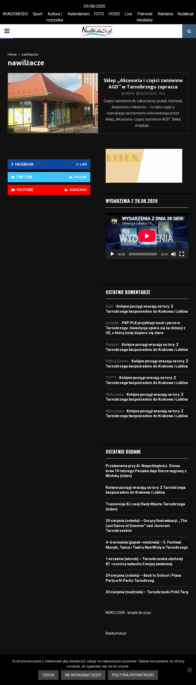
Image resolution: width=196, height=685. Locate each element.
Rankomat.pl (116, 633)
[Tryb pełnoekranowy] (181, 254)
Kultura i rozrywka (55, 16)
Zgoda (48, 675)
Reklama (165, 13)
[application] (147, 236)
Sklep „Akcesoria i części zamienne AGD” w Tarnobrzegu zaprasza (143, 83)
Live (128, 13)
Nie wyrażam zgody (83, 675)
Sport (37, 13)
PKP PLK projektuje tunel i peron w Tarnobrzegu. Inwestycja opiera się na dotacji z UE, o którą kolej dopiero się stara (146, 328)
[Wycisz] (173, 254)
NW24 (129, 93)
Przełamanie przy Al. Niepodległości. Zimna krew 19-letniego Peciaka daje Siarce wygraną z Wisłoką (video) (146, 471)
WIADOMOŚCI (15, 13)
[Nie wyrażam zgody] (189, 670)
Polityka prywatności (133, 675)
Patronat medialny (145, 16)
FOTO (99, 13)
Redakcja (185, 13)
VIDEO (114, 13)
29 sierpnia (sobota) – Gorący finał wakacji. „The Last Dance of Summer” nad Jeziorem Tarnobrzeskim (146, 526)
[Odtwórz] (112, 254)
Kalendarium (79, 13)
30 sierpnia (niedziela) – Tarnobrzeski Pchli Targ (147, 592)
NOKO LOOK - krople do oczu (128, 613)
